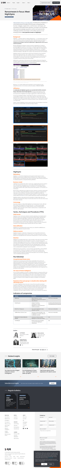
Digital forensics (7, 418)
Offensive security (7, 423)
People (14, 2)
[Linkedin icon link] (23, 428)
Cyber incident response (7, 426)
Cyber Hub (15, 425)
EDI (23, 420)
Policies (18, 456)
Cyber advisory (7, 416)
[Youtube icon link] (27, 428)
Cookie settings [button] (38, 464)
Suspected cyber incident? (45, 2)
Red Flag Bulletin (16, 427)
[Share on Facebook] (40, 349)
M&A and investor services (8, 435)
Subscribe (52, 383)
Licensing (14, 458)
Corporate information (21, 458)
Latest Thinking (16, 423)
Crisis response (7, 422)
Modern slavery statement (8, 458)
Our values (24, 418)
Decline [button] (50, 464)
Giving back (25, 424)
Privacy (11, 456)
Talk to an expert (56, 2)
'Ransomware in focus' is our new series (23, 22)
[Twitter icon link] (25, 428)
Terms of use (6, 456)
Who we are (25, 416)
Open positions (16, 438)
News (24, 426)
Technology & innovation (25, 423)
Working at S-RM (16, 433)
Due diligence (7, 420)
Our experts (16, 418)
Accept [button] (44, 464)
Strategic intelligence (6, 432)
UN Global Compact (7, 459)
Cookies (14, 456)
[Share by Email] (47, 349)
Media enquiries (22, 456)
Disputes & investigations (7, 429)
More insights (52, 356)
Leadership (15, 416)
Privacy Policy (53, 449)
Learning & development (16, 436)
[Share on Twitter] (45, 349)
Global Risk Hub (16, 428)
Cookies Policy (50, 457)
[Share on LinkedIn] (42, 349)
